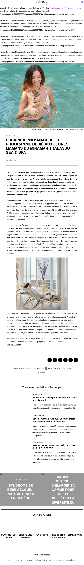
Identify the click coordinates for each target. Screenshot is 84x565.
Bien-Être (10, 135)
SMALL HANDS (75, 534)
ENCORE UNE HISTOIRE (25, 536)
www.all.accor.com (14, 345)
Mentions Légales (69, 560)
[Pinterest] (65, 360)
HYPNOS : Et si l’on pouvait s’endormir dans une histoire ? (54, 399)
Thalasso (42, 372)
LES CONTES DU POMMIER (58, 536)
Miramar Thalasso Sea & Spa (59, 369)
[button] (9, 283)
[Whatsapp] (70, 360)
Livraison (57, 560)
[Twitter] (60, 360)
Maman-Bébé (39, 369)
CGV (50, 560)
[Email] (76, 360)
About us (11, 560)
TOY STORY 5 (42, 534)
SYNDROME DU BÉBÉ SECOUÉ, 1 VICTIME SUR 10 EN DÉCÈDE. (54, 447)
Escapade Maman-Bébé (22, 369)
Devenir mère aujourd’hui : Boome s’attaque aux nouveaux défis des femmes (54, 420)
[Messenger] (55, 360)
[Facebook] (49, 360)
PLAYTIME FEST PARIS (9, 536)
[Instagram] (40, 549)
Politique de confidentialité (36, 560)
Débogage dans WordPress (63, 8)
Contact (19, 560)
